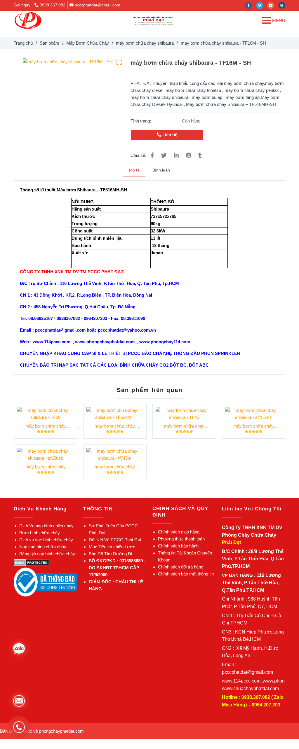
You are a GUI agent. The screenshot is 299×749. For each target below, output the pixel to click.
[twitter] (261, 5)
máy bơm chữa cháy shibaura (145, 43)
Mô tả (134, 170)
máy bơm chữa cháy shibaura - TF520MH (115, 426)
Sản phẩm (49, 43)
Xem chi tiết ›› (45, 413)
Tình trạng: (141, 120)
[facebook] (250, 5)
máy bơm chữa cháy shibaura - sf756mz (253, 426)
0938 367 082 (52, 5)
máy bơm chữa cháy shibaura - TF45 (184, 426)
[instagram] (283, 5)
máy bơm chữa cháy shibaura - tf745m (115, 467)
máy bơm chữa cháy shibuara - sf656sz (45, 467)
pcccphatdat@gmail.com (97, 5)
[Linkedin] (176, 155)
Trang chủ (23, 43)
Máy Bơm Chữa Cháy (87, 43)
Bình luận (161, 170)
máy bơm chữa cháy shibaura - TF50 (45, 426)
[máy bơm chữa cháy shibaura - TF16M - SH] (28, 20)
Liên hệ (169, 134)
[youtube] (272, 5)
